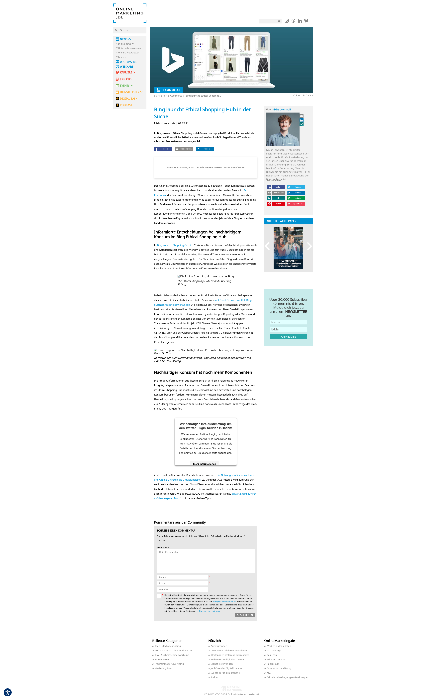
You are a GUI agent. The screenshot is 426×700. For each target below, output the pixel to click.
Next (308, 246)
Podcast (215, 677)
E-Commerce (175, 95)
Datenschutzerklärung (209, 611)
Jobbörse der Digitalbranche (226, 668)
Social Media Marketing (168, 646)
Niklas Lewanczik (281, 109)
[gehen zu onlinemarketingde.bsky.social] (306, 21)
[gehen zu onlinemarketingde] (287, 21)
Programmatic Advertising (169, 664)
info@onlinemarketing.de (224, 601)
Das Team (272, 655)
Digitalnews (124, 43)
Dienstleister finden (222, 664)
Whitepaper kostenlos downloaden (230, 655)
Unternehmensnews (129, 48)
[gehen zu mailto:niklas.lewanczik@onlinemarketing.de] (302, 116)
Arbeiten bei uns (276, 659)
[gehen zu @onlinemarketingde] (293, 21)
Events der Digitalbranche (225, 673)
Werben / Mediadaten (279, 646)
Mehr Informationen (204, 463)
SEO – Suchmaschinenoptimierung (174, 650)
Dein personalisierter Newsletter (229, 650)
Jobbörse (126, 79)
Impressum (273, 664)
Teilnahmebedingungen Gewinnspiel (287, 677)
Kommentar (163, 547)
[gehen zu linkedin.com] (300, 21)
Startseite (159, 95)
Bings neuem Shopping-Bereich (175, 245)
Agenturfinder (219, 646)
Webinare (126, 66)
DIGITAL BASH (128, 98)
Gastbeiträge (274, 650)
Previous (269, 246)
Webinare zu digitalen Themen (228, 659)
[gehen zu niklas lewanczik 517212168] (302, 120)
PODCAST (126, 105)
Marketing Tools (164, 668)
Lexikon (122, 57)
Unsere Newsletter (128, 52)
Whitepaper (128, 61)
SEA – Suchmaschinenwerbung (172, 655)
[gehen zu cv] (302, 124)
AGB (269, 673)
